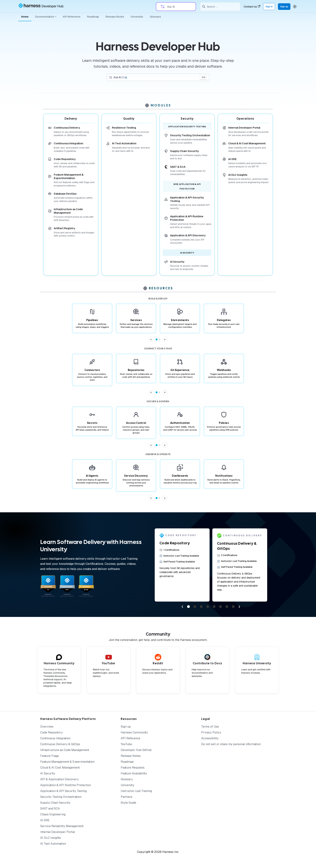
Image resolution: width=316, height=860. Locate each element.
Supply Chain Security (55, 803)
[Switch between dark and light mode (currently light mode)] (295, 7)
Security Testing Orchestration (60, 797)
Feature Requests (132, 767)
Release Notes (115, 16)
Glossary (155, 16)
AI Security (47, 773)
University (137, 16)
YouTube (126, 744)
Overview (46, 726)
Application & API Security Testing (63, 791)
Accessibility (210, 738)
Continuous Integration (55, 738)
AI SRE (45, 820)
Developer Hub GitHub (136, 750)
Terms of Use (210, 726)
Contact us (250, 6)
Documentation (45, 16)
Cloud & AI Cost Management (60, 767)
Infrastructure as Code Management (64, 750)
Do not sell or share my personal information (231, 744)
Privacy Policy (211, 732)
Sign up (284, 6)
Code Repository (51, 732)
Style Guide (128, 803)
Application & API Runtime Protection (65, 785)
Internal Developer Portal (57, 832)
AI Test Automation (53, 844)
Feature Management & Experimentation (67, 762)
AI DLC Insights (50, 838)
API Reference (71, 16)
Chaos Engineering (52, 814)
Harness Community (134, 732)
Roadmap (93, 16)
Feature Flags (49, 756)
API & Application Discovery (59, 779)
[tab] (156, 339)
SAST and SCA (50, 808)
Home (25, 16)
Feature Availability (134, 773)
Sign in (269, 6)
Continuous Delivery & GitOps (60, 744)
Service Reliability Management (62, 826)
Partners (126, 797)
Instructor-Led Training (136, 791)
